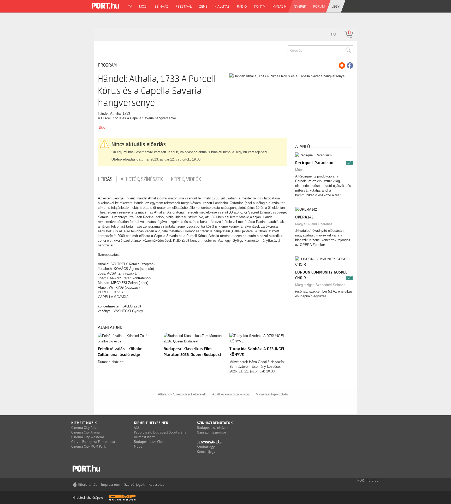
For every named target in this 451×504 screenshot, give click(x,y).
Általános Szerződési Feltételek (182, 394)
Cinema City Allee (84, 427)
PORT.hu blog (367, 480)
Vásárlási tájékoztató (272, 394)
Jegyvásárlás (209, 442)
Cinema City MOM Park (88, 446)
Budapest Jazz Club (149, 441)
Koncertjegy (206, 451)
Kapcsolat (156, 484)
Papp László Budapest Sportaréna (160, 432)
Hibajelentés (87, 484)
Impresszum (110, 484)
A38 (137, 427)
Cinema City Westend (87, 437)
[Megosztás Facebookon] (350, 65)
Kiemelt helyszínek (151, 422)
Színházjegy (206, 446)
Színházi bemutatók (215, 422)
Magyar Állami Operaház (314, 224)
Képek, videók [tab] (186, 179)
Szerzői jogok (134, 484)
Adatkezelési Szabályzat (231, 394)
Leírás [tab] (105, 179)
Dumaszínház (144, 437)
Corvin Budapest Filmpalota (93, 441)
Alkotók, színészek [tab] (142, 179)
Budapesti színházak (212, 427)
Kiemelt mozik (84, 422)
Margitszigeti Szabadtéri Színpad (320, 285)
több (102, 127)
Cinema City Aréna (85, 432)
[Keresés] (347, 50)
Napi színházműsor (211, 432)
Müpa (299, 170)
